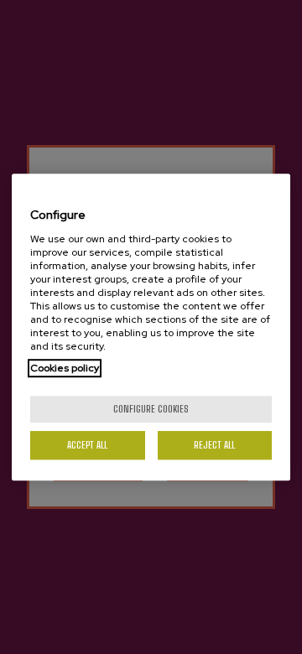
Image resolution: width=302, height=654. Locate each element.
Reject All (214, 445)
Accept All (87, 445)
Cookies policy (64, 368)
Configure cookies (151, 408)
